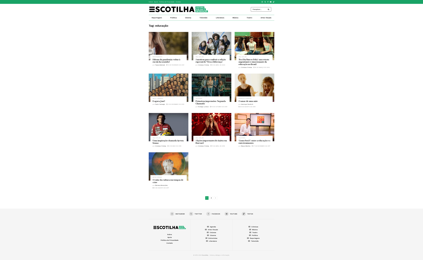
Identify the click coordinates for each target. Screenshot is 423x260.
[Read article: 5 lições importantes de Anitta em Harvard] (211, 127)
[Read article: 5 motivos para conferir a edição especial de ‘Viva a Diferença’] (211, 46)
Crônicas (254, 227)
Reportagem (157, 18)
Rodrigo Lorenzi (203, 106)
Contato (178, 2)
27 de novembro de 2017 (261, 146)
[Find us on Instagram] (262, 2)
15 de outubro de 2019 (219, 106)
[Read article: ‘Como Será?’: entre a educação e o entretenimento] (254, 127)
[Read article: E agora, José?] (168, 88)
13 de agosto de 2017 (161, 188)
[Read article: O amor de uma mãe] (254, 88)
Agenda (213, 227)
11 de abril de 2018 (218, 146)
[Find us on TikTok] (273, 2)
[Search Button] (269, 9)
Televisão (203, 18)
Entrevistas (212, 238)
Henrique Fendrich (244, 98)
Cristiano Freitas (203, 65)
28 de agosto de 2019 (247, 106)
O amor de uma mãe (248, 101)
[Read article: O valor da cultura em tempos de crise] (168, 166)
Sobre (151, 2)
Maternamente (157, 56)
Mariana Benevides (161, 185)
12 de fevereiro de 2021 (175, 65)
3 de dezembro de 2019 (175, 104)
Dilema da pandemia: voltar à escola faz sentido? (166, 60)
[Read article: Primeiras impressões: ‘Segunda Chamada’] (211, 88)
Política (173, 18)
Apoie (156, 2)
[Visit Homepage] (178, 9)
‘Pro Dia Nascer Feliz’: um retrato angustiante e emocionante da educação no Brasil (253, 61)
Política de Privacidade (166, 2)
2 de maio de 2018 (175, 146)
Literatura (220, 18)
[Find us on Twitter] (265, 2)
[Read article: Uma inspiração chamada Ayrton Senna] (168, 127)
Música (235, 18)
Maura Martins (245, 146)
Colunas (213, 232)
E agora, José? (159, 101)
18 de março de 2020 (262, 67)
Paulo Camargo (158, 98)
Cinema (188, 18)
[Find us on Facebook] (267, 2)
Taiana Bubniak (160, 65)
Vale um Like (200, 56)
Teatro (249, 18)
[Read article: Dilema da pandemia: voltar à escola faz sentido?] (168, 46)
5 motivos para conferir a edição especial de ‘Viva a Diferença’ (211, 60)
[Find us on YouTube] (270, 2)
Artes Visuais (266, 18)
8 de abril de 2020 (218, 65)
